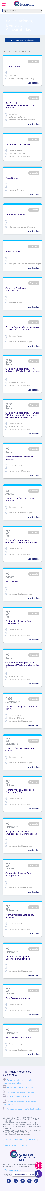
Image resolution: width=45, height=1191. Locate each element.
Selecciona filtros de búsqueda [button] (22, 40)
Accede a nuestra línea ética (19, 1096)
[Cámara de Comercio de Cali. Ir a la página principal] (24, 5)
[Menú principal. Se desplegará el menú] (3, 4)
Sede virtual (10, 1145)
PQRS (25, 1145)
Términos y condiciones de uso (20, 1092)
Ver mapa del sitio (12, 1170)
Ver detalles (34, 82)
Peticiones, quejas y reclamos (20, 1087)
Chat (33, 1140)
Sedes (8, 1140)
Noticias (21, 1140)
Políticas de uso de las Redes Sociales (24, 1109)
